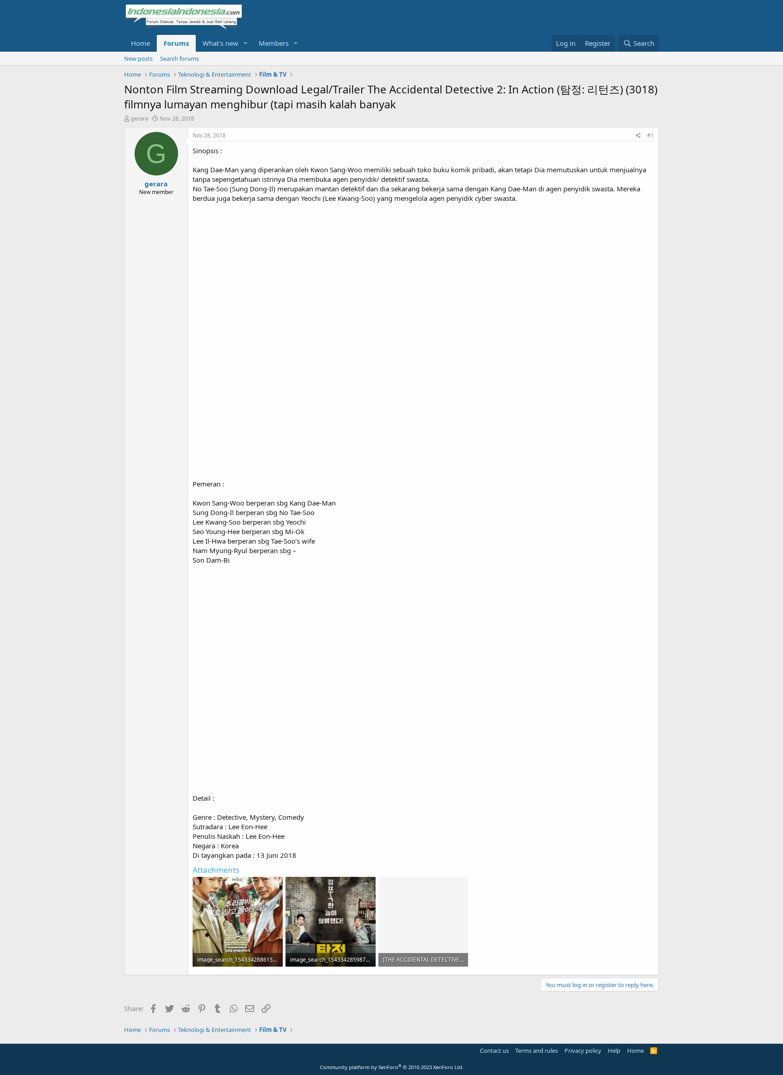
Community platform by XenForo (392, 1067)
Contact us (494, 1050)
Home (140, 43)
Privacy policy (583, 1050)
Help (614, 1050)
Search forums (179, 58)
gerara (139, 118)
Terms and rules (536, 1050)
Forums (176, 43)
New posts (138, 58)
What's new (220, 43)
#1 (650, 135)
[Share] (638, 136)
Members (274, 43)
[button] (245, 43)
